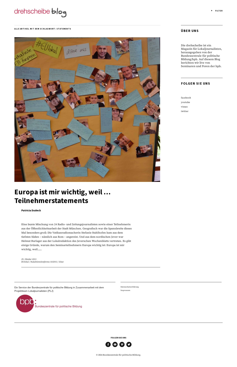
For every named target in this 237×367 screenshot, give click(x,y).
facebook (186, 97)
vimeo (184, 106)
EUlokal (25, 261)
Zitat (61, 261)
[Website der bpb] (49, 313)
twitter (184, 111)
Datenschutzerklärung (130, 287)
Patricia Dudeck (31, 210)
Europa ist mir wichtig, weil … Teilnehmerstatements (62, 196)
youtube (185, 102)
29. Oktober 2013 (28, 259)
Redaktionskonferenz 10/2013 (44, 261)
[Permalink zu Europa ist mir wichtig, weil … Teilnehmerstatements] (87, 181)
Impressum (125, 290)
